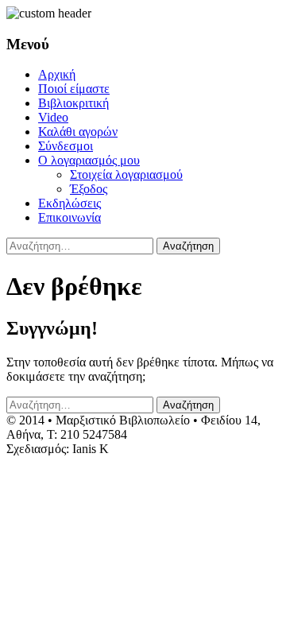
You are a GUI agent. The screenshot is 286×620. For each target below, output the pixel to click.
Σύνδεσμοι (65, 146)
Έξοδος (88, 189)
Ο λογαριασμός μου (89, 160)
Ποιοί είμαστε (74, 88)
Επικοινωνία (69, 217)
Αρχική (56, 74)
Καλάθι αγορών (78, 131)
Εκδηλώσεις (69, 203)
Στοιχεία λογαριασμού (126, 174)
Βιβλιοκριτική (73, 103)
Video (53, 117)
